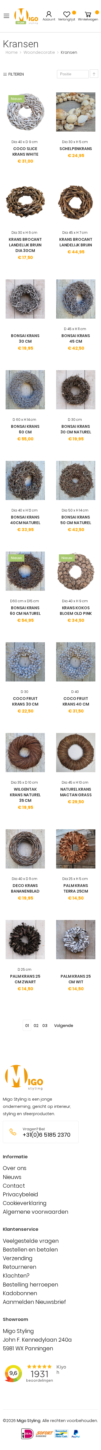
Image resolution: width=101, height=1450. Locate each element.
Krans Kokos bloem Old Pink (76, 610)
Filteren (16, 74)
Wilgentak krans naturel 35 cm (25, 794)
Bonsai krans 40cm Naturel (25, 520)
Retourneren (19, 1267)
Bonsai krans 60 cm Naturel (25, 610)
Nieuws (12, 1177)
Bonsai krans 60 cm (25, 429)
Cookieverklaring (25, 1203)
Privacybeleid (20, 1194)
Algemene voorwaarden (35, 1212)
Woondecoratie (40, 52)
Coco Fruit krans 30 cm (25, 701)
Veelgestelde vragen (31, 1241)
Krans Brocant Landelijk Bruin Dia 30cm (25, 245)
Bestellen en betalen (30, 1249)
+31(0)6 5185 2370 (46, 1134)
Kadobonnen (20, 1293)
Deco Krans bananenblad (25, 888)
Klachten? (16, 1275)
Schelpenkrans (75, 148)
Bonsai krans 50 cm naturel (75, 520)
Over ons (14, 1168)
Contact (14, 1186)
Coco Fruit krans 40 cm (76, 701)
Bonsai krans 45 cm (75, 338)
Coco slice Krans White (25, 151)
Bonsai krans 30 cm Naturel (75, 429)
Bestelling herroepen (30, 1284)
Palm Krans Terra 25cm (75, 888)
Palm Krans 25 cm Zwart (25, 979)
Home (12, 52)
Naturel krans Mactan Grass (76, 792)
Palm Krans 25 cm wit (76, 979)
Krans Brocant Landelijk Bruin (75, 242)
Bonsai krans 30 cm (25, 338)
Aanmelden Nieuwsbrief (34, 1302)
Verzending (18, 1258)
